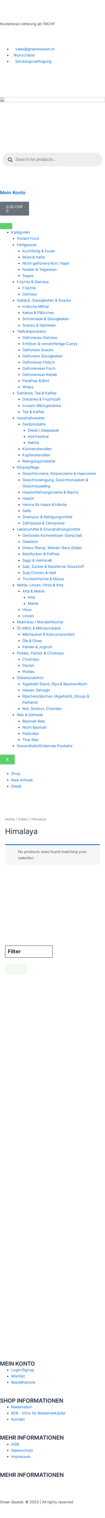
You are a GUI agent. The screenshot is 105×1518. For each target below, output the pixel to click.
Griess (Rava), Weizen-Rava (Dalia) (52, 547)
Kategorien (20, 232)
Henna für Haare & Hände (44, 504)
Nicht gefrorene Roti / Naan (46, 263)
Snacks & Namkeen (39, 325)
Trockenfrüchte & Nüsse (43, 579)
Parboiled (30, 733)
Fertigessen (27, 245)
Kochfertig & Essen (38, 251)
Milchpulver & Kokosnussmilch (48, 634)
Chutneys (30, 659)
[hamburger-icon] (6, 226)
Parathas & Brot (35, 380)
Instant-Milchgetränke (41, 405)
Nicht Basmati (34, 727)
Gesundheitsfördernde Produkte (44, 746)
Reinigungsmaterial (38, 461)
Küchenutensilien (37, 449)
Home (10, 819)
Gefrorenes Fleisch (38, 362)
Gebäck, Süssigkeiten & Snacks (44, 300)
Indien (23, 819)
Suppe (27, 275)
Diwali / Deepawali (43, 430)
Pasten (28, 665)
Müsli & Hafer (33, 257)
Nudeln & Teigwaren (39, 269)
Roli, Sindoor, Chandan (42, 708)
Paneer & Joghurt (37, 647)
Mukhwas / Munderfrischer (40, 622)
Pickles (28, 671)
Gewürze (30, 541)
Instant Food (28, 238)
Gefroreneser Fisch (39, 368)
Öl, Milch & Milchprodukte (39, 628)
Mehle (33, 603)
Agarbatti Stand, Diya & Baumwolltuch (54, 684)
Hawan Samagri (36, 690)
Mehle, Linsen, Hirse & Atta (40, 585)
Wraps (28, 387)
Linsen (28, 616)
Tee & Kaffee (33, 412)
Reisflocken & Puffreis (41, 554)
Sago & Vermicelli (37, 560)
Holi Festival (38, 436)
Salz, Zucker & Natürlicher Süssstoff (53, 566)
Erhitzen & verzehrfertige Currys (49, 343)
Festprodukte (33, 424)
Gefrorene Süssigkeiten (42, 356)
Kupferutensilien (36, 455)
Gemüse (29, 294)
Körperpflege (28, 467)
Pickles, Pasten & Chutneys (40, 653)
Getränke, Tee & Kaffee (36, 393)
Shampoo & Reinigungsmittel (47, 517)
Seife (26, 510)
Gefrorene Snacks (38, 350)
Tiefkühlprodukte (31, 331)
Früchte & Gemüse (33, 282)
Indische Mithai (35, 306)
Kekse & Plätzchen (38, 312)
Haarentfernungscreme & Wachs (50, 492)
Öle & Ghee (32, 640)
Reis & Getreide (30, 714)
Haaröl (28, 498)
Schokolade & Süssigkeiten (45, 319)
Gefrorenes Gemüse (39, 337)
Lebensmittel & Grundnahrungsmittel (48, 529)
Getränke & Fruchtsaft (41, 399)
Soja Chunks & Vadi (39, 572)
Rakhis (33, 442)
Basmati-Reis (33, 721)
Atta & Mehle (33, 591)
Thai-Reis (30, 739)
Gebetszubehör (30, 677)
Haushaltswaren (31, 418)
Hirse (26, 609)
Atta (31, 597)
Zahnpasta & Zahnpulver (43, 523)
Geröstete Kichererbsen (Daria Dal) (52, 535)
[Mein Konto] (6, 181)
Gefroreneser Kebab (39, 374)
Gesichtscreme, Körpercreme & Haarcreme (59, 473)
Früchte (29, 288)
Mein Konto (12, 192)
